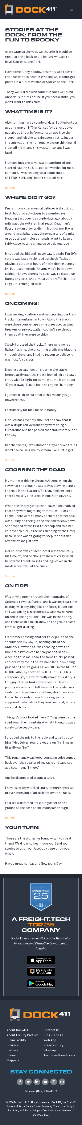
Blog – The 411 (54, 1035)
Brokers (12, 1045)
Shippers (13, 1060)
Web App (50, 1040)
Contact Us (52, 1030)
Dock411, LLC (21, 1102)
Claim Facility (16, 1040)
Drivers (12, 1055)
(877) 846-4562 (46, 1091)
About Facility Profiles (22, 1035)
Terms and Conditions (59, 1055)
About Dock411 (17, 1030)
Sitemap (50, 1050)
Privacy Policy (53, 1045)
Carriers (12, 1050)
